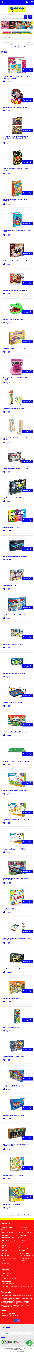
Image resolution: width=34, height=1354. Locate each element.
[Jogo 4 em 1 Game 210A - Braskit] (17, 637)
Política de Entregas (8, 1283)
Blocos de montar (7, 1232)
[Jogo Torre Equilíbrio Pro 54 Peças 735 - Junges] (17, 431)
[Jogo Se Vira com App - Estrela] (17, 1168)
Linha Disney (23, 1227)
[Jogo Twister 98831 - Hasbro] (17, 902)
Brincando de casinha (9, 1240)
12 (25, 47)
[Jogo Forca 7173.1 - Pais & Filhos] (17, 1079)
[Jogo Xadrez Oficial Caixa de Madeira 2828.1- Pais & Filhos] (17, 1138)
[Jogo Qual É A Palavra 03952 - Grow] (17, 341)
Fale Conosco (6, 1273)
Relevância (5, 43)
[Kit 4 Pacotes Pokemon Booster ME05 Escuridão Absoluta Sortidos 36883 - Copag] (17, 131)
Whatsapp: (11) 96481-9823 (10, 1315)
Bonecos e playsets (8, 1237)
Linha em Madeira (24, 1230)
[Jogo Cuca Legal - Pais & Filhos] (17, 1049)
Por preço (22, 1250)
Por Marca (22, 1245)
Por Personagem (24, 1248)
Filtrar (29, 43)
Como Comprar (7, 1281)
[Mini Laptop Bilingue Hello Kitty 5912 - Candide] (17, 372)
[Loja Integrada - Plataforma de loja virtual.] (17, 1351)
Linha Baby (5, 1263)
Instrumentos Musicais (9, 1258)
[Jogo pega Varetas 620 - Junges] (17, 401)
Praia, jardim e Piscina (26, 1255)
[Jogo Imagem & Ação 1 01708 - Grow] (17, 549)
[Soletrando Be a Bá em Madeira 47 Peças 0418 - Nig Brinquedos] (17, 70)
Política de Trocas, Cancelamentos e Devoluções (17, 1286)
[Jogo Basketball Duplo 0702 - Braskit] (17, 283)
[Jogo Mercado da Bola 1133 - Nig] (17, 490)
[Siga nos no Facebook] (15, 1320)
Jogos (4, 1261)
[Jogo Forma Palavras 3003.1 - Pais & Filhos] (17, 812)
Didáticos (5, 1245)
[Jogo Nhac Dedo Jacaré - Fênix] (17, 312)
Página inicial (5, 37)
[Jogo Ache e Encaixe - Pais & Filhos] (17, 842)
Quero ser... (22, 1261)
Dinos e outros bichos (9, 1248)
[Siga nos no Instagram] (18, 1320)
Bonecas (5, 1235)
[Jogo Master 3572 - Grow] (17, 520)
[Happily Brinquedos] (17, 9)
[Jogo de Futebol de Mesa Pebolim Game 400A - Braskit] (17, 872)
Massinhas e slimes (25, 1232)
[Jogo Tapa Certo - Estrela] (17, 1020)
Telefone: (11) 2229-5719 (9, 1314)
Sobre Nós (5, 1276)
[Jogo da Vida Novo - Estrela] (17, 991)
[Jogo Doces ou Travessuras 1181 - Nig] (17, 461)
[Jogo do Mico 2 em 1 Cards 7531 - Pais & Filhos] (17, 162)
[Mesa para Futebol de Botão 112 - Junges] (17, 754)
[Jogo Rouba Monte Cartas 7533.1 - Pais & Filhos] (17, 224)
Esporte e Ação (7, 1250)
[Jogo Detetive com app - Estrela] (17, 961)
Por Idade (22, 1243)
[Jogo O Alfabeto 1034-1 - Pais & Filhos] (17, 783)
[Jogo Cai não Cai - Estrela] (17, 1197)
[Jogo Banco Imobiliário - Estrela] (17, 1108)
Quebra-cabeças (24, 1258)
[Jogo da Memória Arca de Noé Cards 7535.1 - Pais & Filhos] (17, 193)
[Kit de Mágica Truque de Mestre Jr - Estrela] (17, 253)
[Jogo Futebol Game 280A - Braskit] (17, 666)
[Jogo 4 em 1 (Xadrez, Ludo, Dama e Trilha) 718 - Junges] (17, 932)
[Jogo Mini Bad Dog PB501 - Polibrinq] (17, 100)
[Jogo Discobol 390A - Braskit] (17, 695)
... (21, 47)
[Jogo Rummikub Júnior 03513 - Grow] (17, 607)
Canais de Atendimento (9, 1278)
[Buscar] (25, 17)
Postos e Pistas (24, 1253)
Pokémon (22, 1240)
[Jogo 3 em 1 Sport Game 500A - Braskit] (17, 725)
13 (28, 47)
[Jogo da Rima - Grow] (17, 578)
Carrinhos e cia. (7, 1243)
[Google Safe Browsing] (17, 1342)
